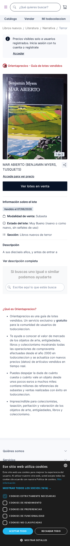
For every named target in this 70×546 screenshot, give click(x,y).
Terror (63, 28)
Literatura (32, 28)
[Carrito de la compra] (65, 7)
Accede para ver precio (18, 176)
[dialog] (35, 503)
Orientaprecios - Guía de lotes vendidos (35, 66)
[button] (35, 488)
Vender (29, 19)
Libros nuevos (12, 28)
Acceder (18, 53)
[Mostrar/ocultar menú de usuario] (5, 7)
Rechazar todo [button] (51, 531)
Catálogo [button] (10, 19)
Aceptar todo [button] (18, 531)
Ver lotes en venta (35, 186)
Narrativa (49, 28)
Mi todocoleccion (54, 19)
